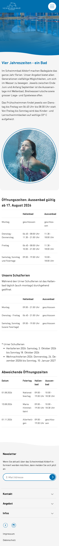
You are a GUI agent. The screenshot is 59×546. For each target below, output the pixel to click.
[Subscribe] (52, 477)
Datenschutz (9, 540)
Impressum (9, 533)
